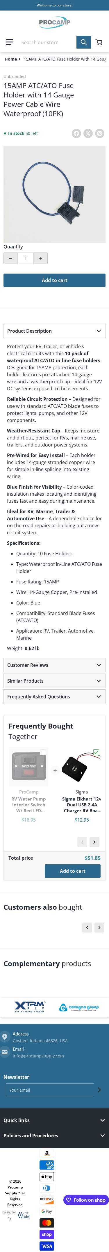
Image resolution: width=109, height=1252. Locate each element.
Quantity (13, 246)
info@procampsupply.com (38, 1056)
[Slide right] (94, 842)
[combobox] (54, 42)
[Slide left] (82, 842)
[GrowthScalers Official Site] (22, 1215)
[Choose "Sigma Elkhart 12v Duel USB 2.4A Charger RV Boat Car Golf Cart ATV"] (96, 752)
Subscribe (99, 1089)
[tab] (54, 331)
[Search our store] (83, 42)
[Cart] (99, 42)
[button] (9, 42)
